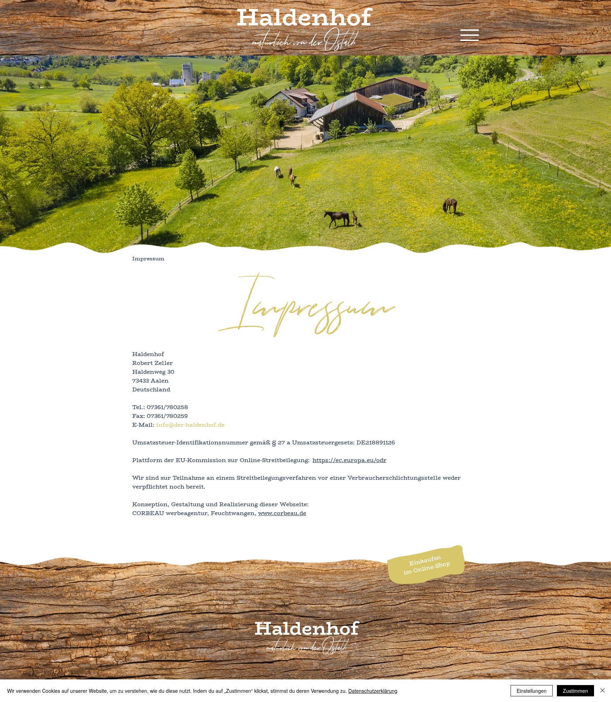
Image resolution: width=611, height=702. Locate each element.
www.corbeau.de (282, 513)
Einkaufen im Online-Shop (427, 565)
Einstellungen (532, 690)
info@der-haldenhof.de (190, 424)
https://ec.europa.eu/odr (349, 460)
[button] (469, 35)
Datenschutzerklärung (372, 690)
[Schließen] (602, 690)
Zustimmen (575, 690)
